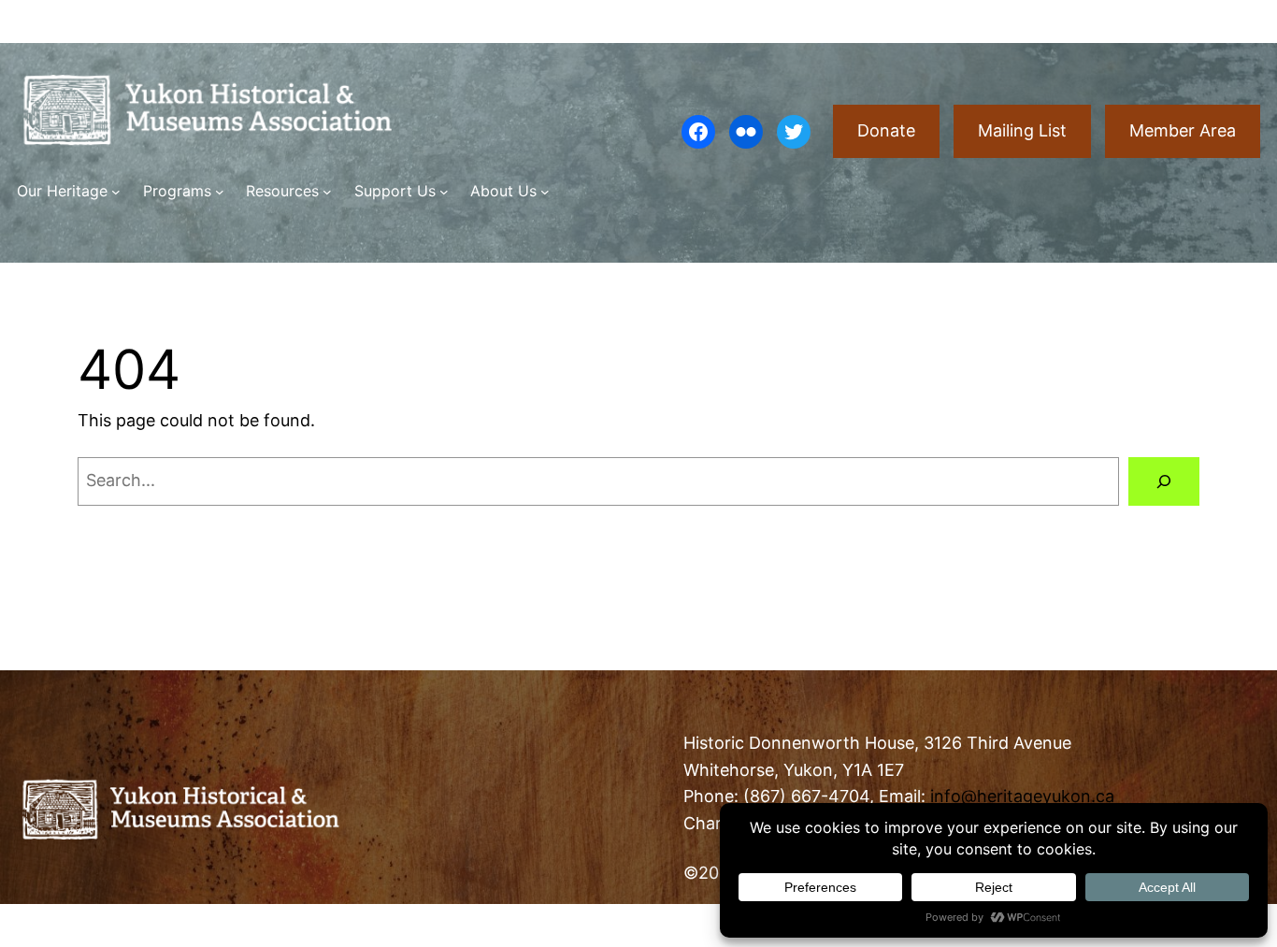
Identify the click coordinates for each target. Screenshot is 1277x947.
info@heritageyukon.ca (1022, 796)
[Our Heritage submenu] (116, 191)
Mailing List (1022, 130)
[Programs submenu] (219, 191)
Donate (886, 130)
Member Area (1182, 130)
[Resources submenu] (327, 191)
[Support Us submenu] (444, 191)
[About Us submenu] (545, 191)
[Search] (1163, 481)
